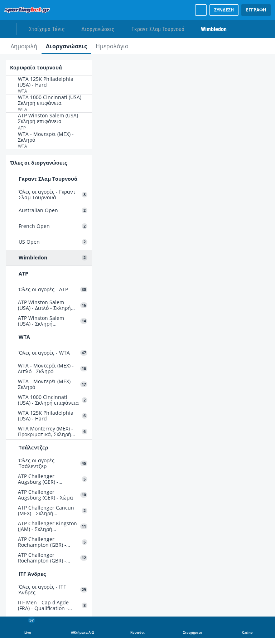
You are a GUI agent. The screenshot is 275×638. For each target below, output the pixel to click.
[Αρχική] (28, 10)
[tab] (24, 46)
